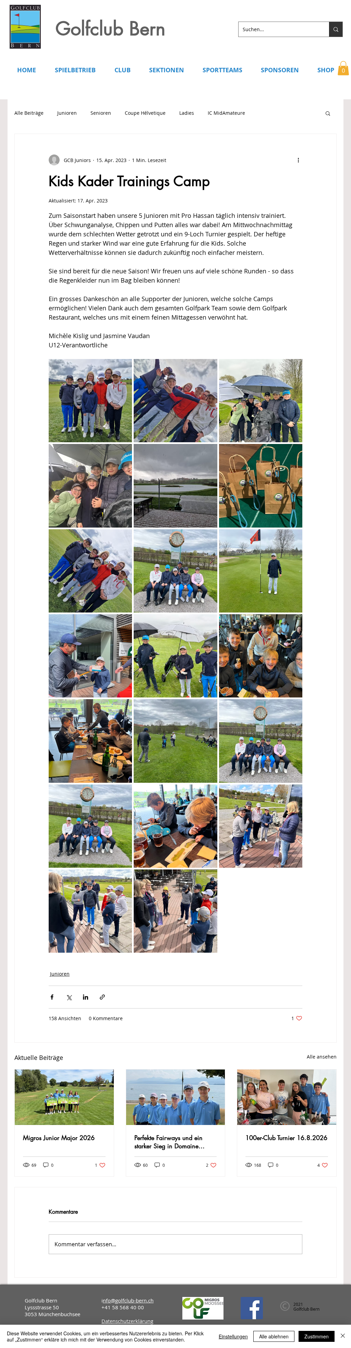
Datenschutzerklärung (127, 1321)
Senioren (100, 113)
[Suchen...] (335, 29)
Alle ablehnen (274, 1336)
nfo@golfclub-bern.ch (128, 1300)
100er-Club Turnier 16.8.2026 (286, 1138)
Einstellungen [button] (233, 1336)
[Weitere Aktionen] (298, 160)
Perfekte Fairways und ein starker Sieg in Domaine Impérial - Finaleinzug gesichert (168, 1142)
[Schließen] (343, 1336)
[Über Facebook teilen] (52, 997)
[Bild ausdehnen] (90, 400)
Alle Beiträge (29, 113)
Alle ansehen (322, 1056)
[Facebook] (252, 1308)
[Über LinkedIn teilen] (85, 997)
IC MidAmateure (226, 113)
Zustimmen (316, 1336)
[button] (343, 68)
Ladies (186, 113)
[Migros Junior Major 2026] (64, 1097)
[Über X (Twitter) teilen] (68, 997)
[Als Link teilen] (102, 997)
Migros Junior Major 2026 (59, 1138)
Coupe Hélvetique (145, 113)
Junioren (67, 113)
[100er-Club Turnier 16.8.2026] (286, 1097)
